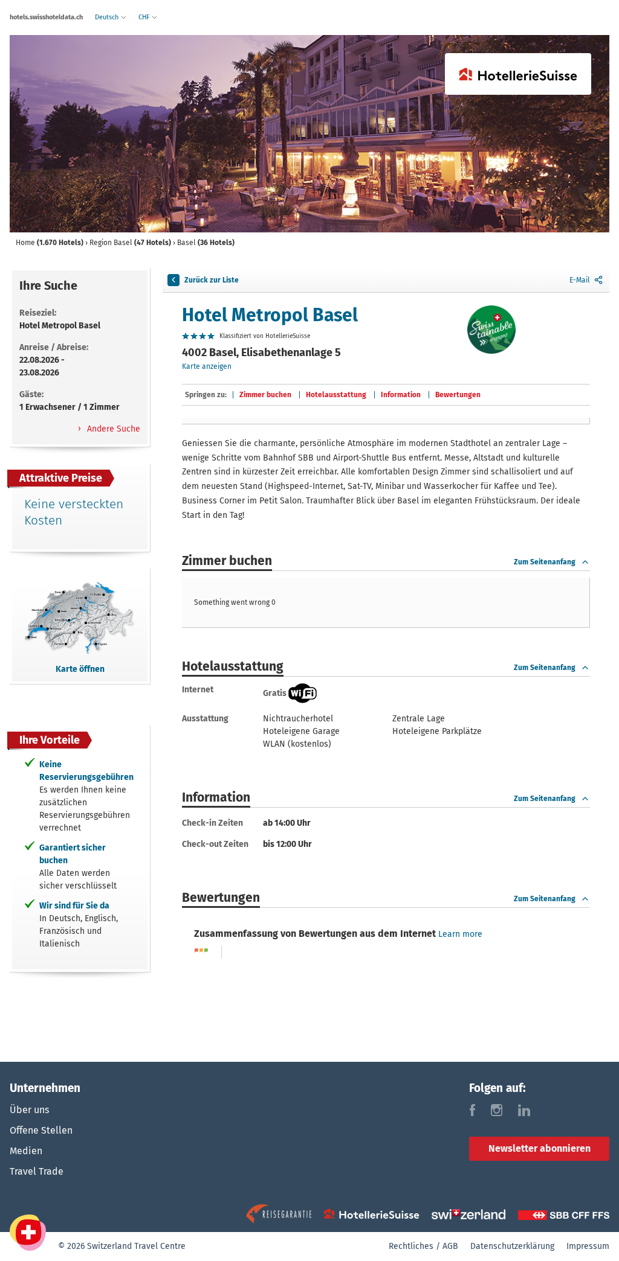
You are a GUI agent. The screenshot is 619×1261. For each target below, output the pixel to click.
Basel (206, 242)
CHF (144, 17)
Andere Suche (112, 429)
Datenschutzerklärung (512, 1246)
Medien (26, 1151)
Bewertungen (458, 394)
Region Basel (130, 242)
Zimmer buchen (265, 394)
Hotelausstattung (336, 394)
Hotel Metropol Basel (270, 315)
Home (49, 242)
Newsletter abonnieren (539, 1148)
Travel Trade (36, 1171)
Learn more (460, 934)
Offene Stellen (41, 1130)
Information (401, 394)
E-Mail (579, 280)
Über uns (29, 1110)
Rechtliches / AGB (423, 1246)
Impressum (587, 1246)
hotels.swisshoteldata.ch (46, 17)
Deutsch (107, 17)
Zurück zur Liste (211, 280)
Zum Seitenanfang (544, 562)
